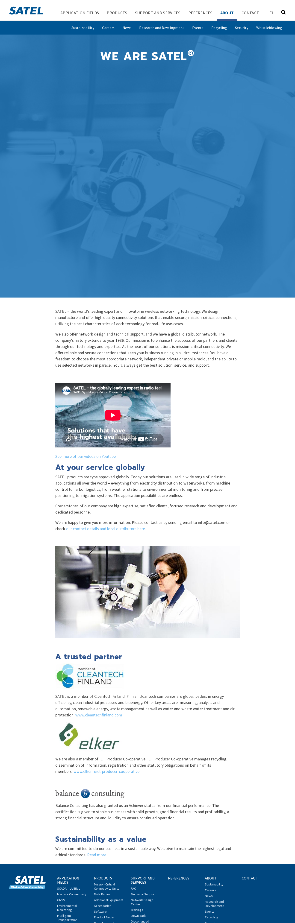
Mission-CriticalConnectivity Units (106, 886)
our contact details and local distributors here (105, 528)
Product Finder (104, 917)
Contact (250, 12)
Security (241, 27)
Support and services (157, 12)
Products (117, 12)
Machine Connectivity (71, 894)
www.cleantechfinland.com (98, 715)
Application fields (79, 12)
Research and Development (161, 27)
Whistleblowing (269, 27)
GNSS (61, 900)
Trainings (137, 910)
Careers (108, 27)
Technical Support (143, 894)
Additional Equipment (108, 900)
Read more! (97, 854)
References (200, 12)
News (127, 27)
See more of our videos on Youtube (85, 456)
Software (100, 911)
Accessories (102, 906)
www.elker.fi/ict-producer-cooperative (106, 771)
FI (271, 12)
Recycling (219, 27)
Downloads (138, 916)
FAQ (133, 888)
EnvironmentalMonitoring (67, 908)
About (227, 12)
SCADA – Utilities (68, 888)
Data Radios (102, 894)
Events (198, 27)
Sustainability (82, 27)
